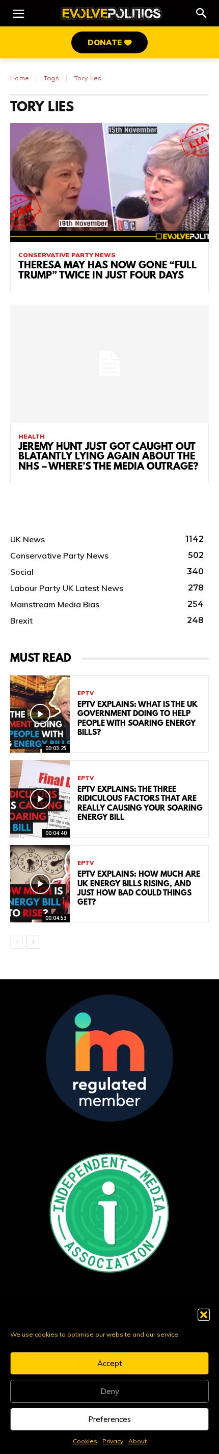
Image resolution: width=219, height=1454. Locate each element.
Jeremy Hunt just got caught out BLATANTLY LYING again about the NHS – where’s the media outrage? (108, 457)
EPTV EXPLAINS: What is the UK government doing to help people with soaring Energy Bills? (137, 718)
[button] (204, 1315)
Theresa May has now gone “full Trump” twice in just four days (107, 271)
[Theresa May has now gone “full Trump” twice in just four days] (109, 182)
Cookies (85, 1441)
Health (31, 437)
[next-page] (32, 942)
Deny (109, 1391)
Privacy (112, 1441)
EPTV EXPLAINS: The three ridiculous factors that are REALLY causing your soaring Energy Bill (140, 803)
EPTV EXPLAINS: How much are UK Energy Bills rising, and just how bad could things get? (138, 888)
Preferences (109, 1419)
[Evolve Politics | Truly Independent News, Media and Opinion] (111, 13)
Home (19, 78)
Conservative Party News (67, 255)
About (137, 1441)
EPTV (85, 693)
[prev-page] (16, 942)
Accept (109, 1363)
